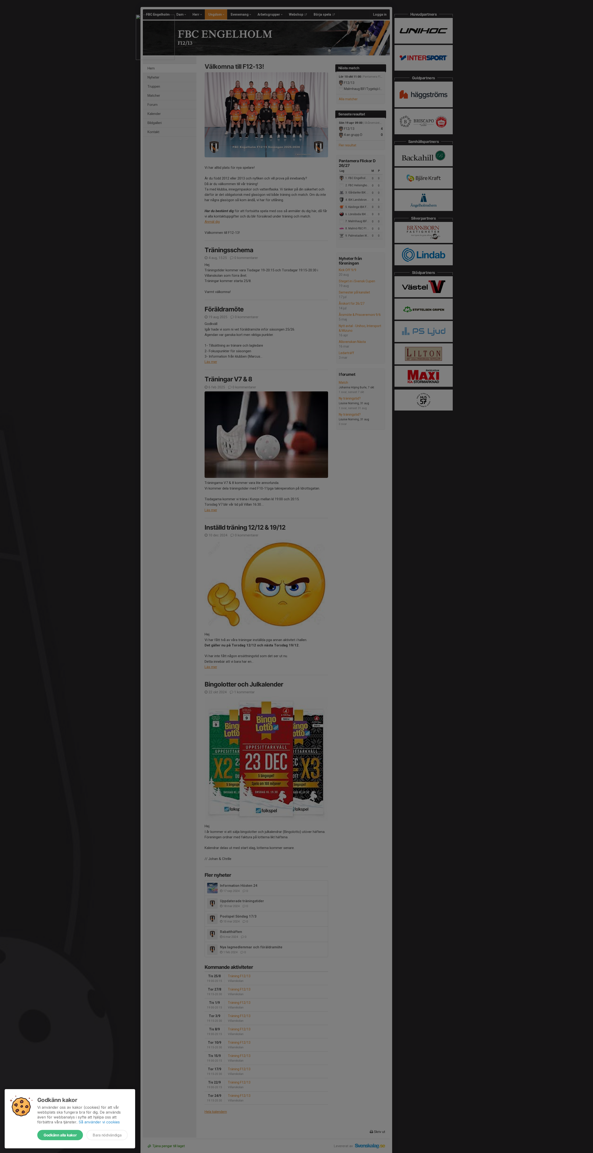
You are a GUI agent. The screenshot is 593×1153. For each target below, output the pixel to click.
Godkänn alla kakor (60, 1135)
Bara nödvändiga (107, 1135)
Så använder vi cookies (99, 1122)
